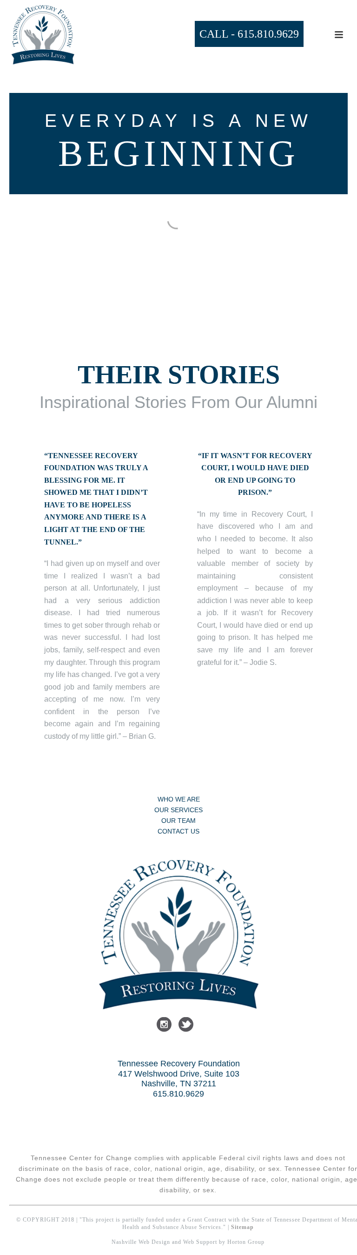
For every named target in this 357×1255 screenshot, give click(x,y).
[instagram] (164, 1025)
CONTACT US (178, 831)
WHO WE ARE (179, 799)
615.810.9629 (268, 34)
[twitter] (185, 1025)
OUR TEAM (178, 820)
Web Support (200, 1242)
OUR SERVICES (178, 810)
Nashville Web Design (141, 1242)
